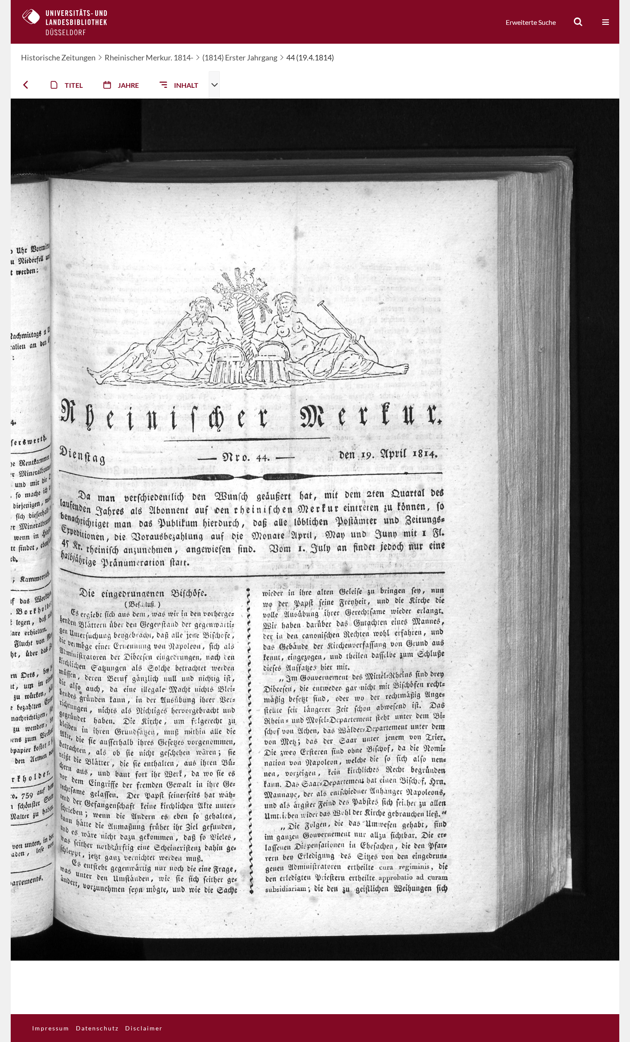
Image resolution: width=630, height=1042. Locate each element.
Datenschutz (97, 1028)
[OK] (578, 22)
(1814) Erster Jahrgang (239, 57)
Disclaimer (144, 1028)
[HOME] (71, 22)
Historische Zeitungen (58, 57)
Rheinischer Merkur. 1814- (149, 57)
